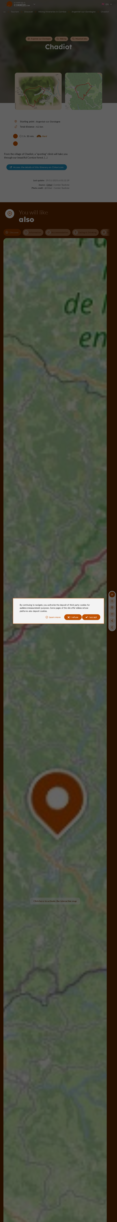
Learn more (54, 617)
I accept (93, 617)
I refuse (74, 617)
